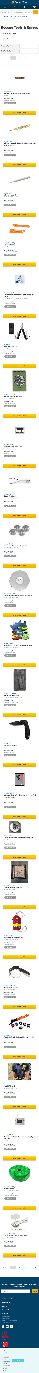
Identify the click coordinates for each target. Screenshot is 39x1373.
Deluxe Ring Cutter (10, 496)
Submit (35, 1291)
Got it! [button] (18, 1360)
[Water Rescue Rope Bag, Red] (19, 922)
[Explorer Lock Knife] (19, 730)
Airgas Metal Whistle (11, 987)
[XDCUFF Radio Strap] (19, 1071)
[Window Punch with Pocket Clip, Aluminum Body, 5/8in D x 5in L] (19, 128)
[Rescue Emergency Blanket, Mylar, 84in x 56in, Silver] (19, 279)
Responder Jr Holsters (11, 695)
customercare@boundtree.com (10, 1320)
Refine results (7, 39)
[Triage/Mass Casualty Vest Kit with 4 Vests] (19, 630)
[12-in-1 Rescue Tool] (19, 331)
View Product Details (19, 112)
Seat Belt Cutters (9, 245)
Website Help (5, 1322)
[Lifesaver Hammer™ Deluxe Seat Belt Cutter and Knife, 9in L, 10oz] (19, 780)
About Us (5, 1306)
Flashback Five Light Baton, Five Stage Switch (19, 1037)
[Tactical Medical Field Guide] (19, 381)
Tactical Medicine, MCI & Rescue (18, 16)
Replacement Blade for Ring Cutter (15, 546)
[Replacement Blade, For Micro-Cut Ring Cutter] (19, 827)
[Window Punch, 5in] (19, 180)
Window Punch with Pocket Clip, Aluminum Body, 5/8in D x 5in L (20, 144)
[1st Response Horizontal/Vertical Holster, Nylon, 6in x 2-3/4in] (19, 1121)
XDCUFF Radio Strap (10, 1087)
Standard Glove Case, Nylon (13, 446)
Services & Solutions (9, 1299)
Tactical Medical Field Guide (13, 396)
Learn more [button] (5, 1369)
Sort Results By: (6, 51)
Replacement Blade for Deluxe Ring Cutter (18, 596)
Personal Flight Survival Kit (13, 887)
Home (6, 16)
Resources (6, 1302)
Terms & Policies (7, 1310)
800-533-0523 (5, 1318)
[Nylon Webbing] (19, 1173)
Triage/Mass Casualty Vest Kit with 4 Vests (18, 645)
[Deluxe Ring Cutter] (19, 481)
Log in (11, 98)
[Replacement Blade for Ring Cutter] (19, 530)
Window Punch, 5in (10, 195)
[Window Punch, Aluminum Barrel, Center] (19, 78)
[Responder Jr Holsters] (19, 680)
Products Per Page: (7, 46)
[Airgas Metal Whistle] (19, 972)
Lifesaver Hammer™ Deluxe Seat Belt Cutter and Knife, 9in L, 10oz (20, 796)
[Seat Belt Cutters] (19, 229)
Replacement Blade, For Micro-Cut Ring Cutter (19, 838)
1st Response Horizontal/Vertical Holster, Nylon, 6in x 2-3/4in (21, 1138)
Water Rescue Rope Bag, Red (13, 937)
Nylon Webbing (9, 1189)
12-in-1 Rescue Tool (10, 346)
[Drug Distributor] (5, 1335)
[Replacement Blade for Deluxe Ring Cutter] (19, 580)
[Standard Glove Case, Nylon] (19, 431)
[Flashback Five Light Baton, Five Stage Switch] (19, 1022)
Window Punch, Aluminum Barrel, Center (17, 93)
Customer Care (6, 1316)
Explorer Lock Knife (10, 745)
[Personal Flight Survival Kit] (19, 872)
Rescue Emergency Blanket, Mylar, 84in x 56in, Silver (19, 296)
